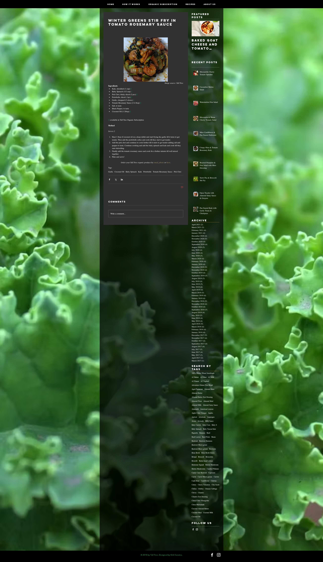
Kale (140, 171)
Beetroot (195, 441)
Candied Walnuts (213, 469)
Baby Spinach (131, 171)
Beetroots (212, 449)
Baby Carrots (196, 425)
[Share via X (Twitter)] (115, 179)
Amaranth (195, 409)
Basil (208, 433)
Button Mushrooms (198, 469)
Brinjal (194, 457)
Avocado (201, 421)
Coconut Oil (119, 171)
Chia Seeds (215, 484)
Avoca (194, 421)
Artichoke (202, 417)
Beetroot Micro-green (199, 445)
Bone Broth (196, 453)
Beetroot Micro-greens (200, 449)
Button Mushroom (211, 465)
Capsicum (211, 472)
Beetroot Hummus (205, 441)
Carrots (216, 476)
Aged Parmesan (197, 389)
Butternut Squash (198, 465)
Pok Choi (177, 171)
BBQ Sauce (209, 421)
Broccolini (209, 457)
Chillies (201, 488)
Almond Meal (208, 401)
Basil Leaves (196, 437)
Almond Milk (196, 405)
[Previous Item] (196, 29)
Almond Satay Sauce (210, 405)
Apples (210, 413)
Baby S (214, 425)
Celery (194, 484)
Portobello (147, 171)
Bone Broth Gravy (207, 453)
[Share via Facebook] (109, 179)
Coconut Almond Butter (200, 508)
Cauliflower (205, 481)
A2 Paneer (195, 381)
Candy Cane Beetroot (199, 472)
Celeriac (214, 481)
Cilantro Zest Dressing (200, 496)
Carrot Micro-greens (205, 476)
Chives (194, 492)
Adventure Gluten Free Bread (202, 385)
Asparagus (210, 417)
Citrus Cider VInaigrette (200, 500)
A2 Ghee (203, 377)
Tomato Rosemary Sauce (162, 171)
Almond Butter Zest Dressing (202, 397)
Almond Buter (209, 389)
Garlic (110, 171)
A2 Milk (211, 377)
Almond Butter (197, 393)
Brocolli (194, 461)
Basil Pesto (206, 437)
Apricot (194, 417)
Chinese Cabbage (211, 488)
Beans (213, 437)
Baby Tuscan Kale (209, 429)
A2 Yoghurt (205, 381)
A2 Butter (195, 377)
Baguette (195, 433)
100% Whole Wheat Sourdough (203, 373)
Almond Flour (197, 401)
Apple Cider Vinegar (199, 413)
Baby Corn (206, 425)
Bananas (202, 433)
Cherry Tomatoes (204, 484)
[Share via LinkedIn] (122, 179)
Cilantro (201, 492)
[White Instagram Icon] (196, 529)
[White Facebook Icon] (193, 529)
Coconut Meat (197, 512)
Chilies (194, 488)
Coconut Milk (208, 512)
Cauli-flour (195, 481)
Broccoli (201, 457)
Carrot (194, 476)
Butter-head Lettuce (206, 461)
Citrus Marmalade (198, 504)
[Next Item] (215, 29)
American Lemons (206, 409)
